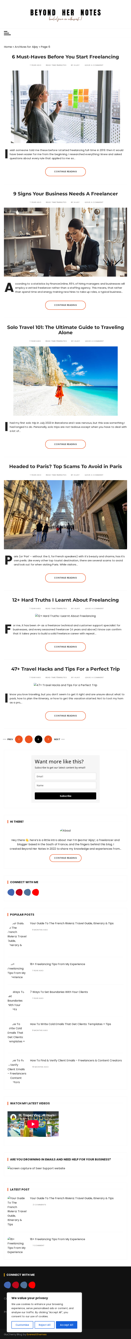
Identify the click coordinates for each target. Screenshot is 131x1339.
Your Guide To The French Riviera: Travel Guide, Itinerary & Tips (72, 923)
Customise (22, 1325)
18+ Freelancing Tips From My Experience (57, 964)
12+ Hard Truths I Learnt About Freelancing (65, 600)
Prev (10, 739)
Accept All (66, 1325)
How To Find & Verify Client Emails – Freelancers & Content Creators (76, 1060)
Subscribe (65, 796)
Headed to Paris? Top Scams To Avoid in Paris (65, 466)
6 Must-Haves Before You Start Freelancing (65, 57)
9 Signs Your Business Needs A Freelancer (65, 194)
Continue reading (65, 171)
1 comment (38, 1245)
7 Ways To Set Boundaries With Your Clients (59, 992)
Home (8, 47)
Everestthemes (37, 1334)
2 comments (39, 1205)
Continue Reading (65, 858)
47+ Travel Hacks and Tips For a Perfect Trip (65, 669)
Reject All (44, 1325)
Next (57, 739)
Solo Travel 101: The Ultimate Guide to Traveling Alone (65, 329)
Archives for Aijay (26, 47)
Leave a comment (94, 65)
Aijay (76, 65)
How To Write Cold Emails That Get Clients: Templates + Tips (70, 1024)
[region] (44, 1312)
